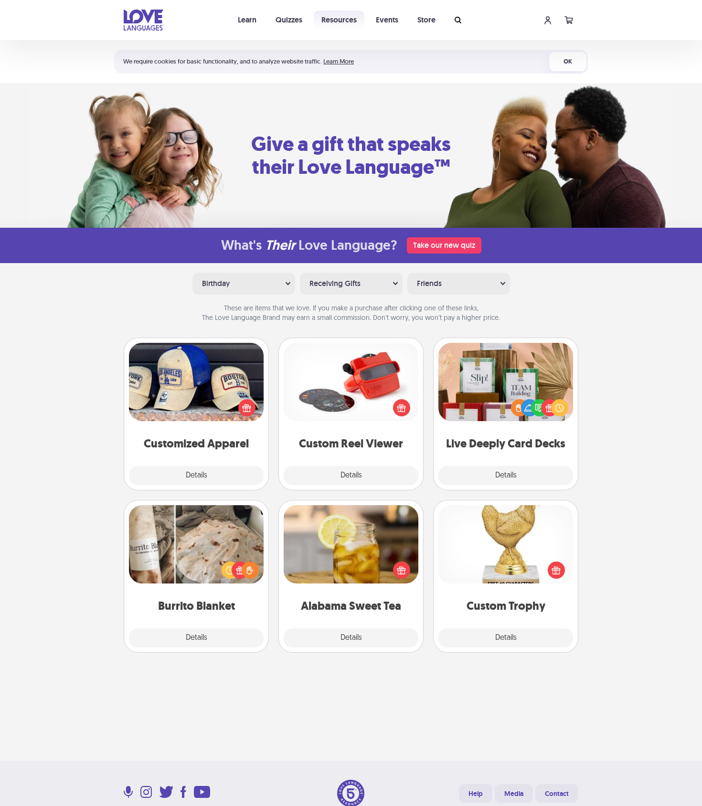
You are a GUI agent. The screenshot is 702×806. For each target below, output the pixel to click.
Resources (339, 20)
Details (196, 475)
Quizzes (289, 20)
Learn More (338, 61)
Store (426, 20)
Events (387, 20)
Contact (557, 793)
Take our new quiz (444, 245)
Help (475, 793)
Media (513, 793)
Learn (247, 20)
